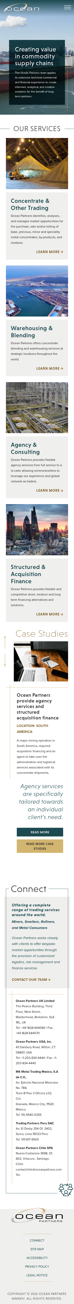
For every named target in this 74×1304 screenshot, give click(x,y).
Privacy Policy (37, 1266)
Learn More (35, 252)
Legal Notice (37, 1275)
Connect (37, 1240)
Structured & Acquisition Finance (28, 574)
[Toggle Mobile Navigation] (67, 7)
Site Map (37, 1249)
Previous (5, 638)
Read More (33, 833)
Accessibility (37, 1258)
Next (5, 656)
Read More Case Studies (40, 846)
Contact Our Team (29, 979)
